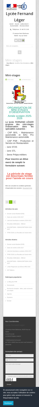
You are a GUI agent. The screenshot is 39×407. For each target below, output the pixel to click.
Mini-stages (12, 75)
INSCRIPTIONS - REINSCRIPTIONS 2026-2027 (19, 228)
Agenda (9, 294)
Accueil (17, 63)
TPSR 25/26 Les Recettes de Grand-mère (19, 232)
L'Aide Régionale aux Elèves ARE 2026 (18, 267)
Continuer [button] (8, 403)
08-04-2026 (10, 79)
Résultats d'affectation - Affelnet (16, 224)
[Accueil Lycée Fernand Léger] (17, 10)
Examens (10, 297)
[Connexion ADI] (23, 40)
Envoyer (9, 384)
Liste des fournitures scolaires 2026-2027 (19, 220)
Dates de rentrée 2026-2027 (15, 217)
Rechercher (19, 52)
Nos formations (24, 63)
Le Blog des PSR (12, 282)
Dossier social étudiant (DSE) (15, 213)
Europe (9, 301)
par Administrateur (26, 79)
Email (16, 40)
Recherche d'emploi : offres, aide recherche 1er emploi (20, 289)
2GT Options (10, 270)
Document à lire (27, 188)
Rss (19, 40)
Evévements (10, 285)
